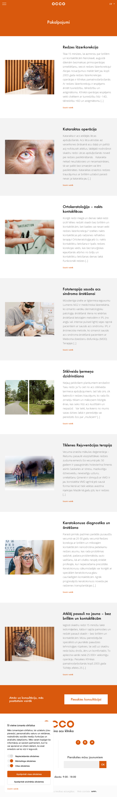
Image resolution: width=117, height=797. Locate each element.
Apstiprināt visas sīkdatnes (29, 774)
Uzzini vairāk (68, 107)
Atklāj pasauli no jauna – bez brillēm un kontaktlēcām (87, 615)
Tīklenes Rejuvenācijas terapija (87, 445)
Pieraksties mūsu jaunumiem (85, 757)
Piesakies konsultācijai (86, 699)
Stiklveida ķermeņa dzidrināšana (78, 373)
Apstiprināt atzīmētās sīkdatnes (29, 781)
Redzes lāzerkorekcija (80, 47)
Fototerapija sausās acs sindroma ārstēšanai (81, 291)
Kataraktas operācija (80, 129)
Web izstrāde (84, 791)
